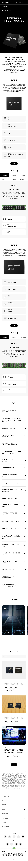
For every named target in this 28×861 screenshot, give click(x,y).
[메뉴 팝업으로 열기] (25, 2)
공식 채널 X (9, 836)
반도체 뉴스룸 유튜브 (16, 844)
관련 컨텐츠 (14, 651)
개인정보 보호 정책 (12, 855)
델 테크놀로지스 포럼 (8, 756)
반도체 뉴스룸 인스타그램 (20, 844)
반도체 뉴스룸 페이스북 (11, 844)
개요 (3, 10)
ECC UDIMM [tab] (5, 179)
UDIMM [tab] (23, 175)
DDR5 (6, 10)
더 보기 (14, 764)
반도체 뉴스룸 (7, 844)
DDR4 (11, 10)
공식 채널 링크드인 (18, 836)
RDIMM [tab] (5, 175)
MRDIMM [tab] (14, 175)
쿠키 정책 (17, 855)
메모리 (11, 721)
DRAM (3, 6)
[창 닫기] (25, 851)
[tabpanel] (14, 209)
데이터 (16, 687)
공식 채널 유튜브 (23, 836)
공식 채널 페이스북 (14, 836)
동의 (14, 859)
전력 (12, 690)
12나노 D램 (6, 690)
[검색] (3, 656)
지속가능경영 (16, 756)
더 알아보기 (14, 163)
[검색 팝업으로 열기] (17, 2)
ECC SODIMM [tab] (23, 179)
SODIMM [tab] (14, 179)
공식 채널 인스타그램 (5, 836)
